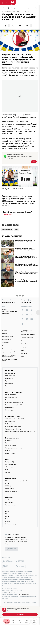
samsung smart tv (20, 566)
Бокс (6, 514)
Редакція (4, 333)
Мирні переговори (11, 400)
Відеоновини (9, 381)
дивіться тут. (8, 214)
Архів (22, 350)
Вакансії (23, 344)
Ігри (22, 356)
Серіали (7, 472)
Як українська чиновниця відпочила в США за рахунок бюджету (25, 8)
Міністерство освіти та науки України (16, 481)
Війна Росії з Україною (13, 392)
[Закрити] (36, 609)
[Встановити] (20, 612)
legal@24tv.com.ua (24, 594)
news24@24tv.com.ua (8, 302)
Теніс (6, 519)
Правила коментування (28, 334)
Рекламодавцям (6, 346)
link (22, 309)
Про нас (4, 330)
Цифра (9, 8)
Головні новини (10, 373)
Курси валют (9, 443)
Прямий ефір (9, 378)
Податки (7, 450)
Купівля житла (9, 502)
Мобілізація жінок (10, 424)
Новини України (10, 376)
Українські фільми (10, 464)
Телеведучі (5, 342)
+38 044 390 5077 (26, 302)
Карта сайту (24, 353)
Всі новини (9, 371)
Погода (7, 386)
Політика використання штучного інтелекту (9, 356)
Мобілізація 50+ (10, 421)
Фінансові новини (10, 445)
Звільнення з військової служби (15, 419)
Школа (7, 483)
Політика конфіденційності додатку (10, 360)
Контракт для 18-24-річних (13, 426)
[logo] (12, 3)
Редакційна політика (8, 336)
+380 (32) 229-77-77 (13, 592)
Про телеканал (6, 339)
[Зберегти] (35, 25)
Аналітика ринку (10, 500)
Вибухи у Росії (9, 407)
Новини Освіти (10, 478)
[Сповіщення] (38, 3)
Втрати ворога (9, 410)
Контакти (24, 341)
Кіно (7, 459)
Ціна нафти (8, 440)
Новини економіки (12, 438)
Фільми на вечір (10, 467)
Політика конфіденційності (10, 352)
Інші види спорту (10, 524)
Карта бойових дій (11, 397)
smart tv (7, 566)
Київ (3, 8)
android (7, 561)
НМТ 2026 (8, 486)
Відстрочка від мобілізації (13, 429)
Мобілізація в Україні (13, 416)
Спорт (7, 511)
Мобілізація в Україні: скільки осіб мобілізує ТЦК (20, 431)
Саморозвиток (9, 488)
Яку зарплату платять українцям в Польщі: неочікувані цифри (19, 116)
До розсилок (11, 549)
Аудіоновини (9, 383)
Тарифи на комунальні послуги (14, 448)
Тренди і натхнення (11, 505)
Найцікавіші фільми (11, 462)
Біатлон (7, 521)
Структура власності (27, 347)
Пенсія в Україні (10, 453)
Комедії (7, 469)
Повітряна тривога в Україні (14, 402)
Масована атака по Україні (13, 405)
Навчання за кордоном (12, 491)
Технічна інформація (27, 337)
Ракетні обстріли (10, 395)
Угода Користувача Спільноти (26, 331)
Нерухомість (9, 497)
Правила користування (9, 349)
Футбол (7, 516)
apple (20, 561)
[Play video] (20, 39)
